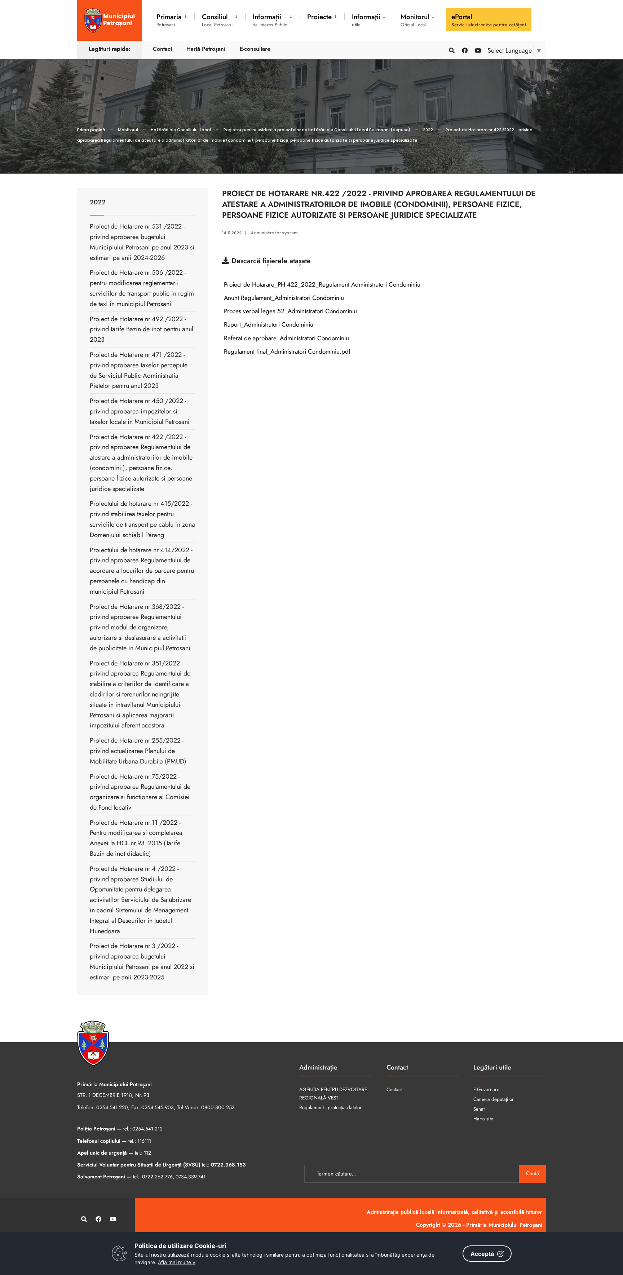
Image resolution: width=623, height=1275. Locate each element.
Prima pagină (91, 130)
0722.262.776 (157, 1176)
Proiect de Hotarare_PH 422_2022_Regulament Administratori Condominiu (321, 284)
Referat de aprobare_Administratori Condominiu (285, 338)
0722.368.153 (228, 1164)
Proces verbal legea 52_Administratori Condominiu (289, 311)
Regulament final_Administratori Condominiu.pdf (286, 351)
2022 (428, 130)
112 (147, 1152)
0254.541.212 (147, 1128)
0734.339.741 (191, 1176)
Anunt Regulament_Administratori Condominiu (283, 297)
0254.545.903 (157, 1107)
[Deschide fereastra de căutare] (451, 50)
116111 (144, 1141)
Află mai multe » (176, 1262)
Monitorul (128, 130)
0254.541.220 (112, 1107)
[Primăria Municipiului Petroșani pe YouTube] (477, 50)
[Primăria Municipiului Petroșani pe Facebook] (464, 50)
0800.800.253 (218, 1107)
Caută (532, 1173)
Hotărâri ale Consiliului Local (181, 130)
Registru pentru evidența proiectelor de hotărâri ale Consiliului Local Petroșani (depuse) (317, 130)
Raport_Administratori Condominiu (267, 324)
